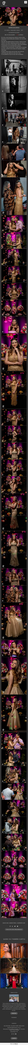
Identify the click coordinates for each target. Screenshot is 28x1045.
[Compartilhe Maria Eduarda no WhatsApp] (12, 926)
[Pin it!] (18, 74)
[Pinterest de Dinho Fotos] (15, 1034)
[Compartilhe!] (14, 74)
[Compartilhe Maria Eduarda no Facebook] (10, 926)
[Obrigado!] (10, 74)
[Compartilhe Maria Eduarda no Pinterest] (17, 926)
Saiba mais (14, 1013)
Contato (14, 1038)
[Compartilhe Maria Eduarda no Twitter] (15, 926)
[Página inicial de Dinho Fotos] (4, 3)
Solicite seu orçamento (14, 929)
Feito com (14, 1043)
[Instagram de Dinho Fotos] (13, 1034)
